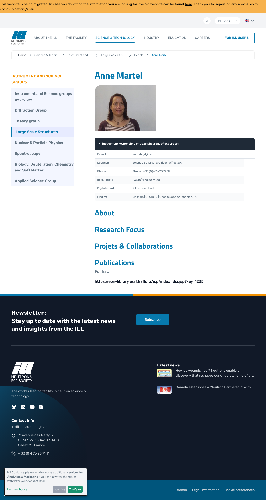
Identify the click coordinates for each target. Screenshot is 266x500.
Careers (202, 38)
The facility (76, 38)
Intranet (225, 20)
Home (22, 55)
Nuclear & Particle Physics (39, 142)
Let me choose (17, 489)
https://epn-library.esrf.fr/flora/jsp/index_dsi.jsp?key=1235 (149, 281)
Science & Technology (115, 38)
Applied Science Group (35, 181)
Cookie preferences (239, 490)
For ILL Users (237, 38)
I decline (59, 489)
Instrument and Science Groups (80, 55)
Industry (151, 38)
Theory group (27, 121)
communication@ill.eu (17, 9)
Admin (182, 490)
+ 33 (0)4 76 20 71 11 (33, 453)
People (138, 55)
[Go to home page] (19, 37)
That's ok (75, 489)
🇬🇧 (247, 21)
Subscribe (153, 320)
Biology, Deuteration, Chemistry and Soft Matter (44, 167)
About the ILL (45, 38)
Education (177, 38)
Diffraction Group (31, 110)
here (188, 4)
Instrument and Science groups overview (43, 96)
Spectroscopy (28, 153)
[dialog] (45, 482)
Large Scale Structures (113, 55)
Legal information (205, 490)
